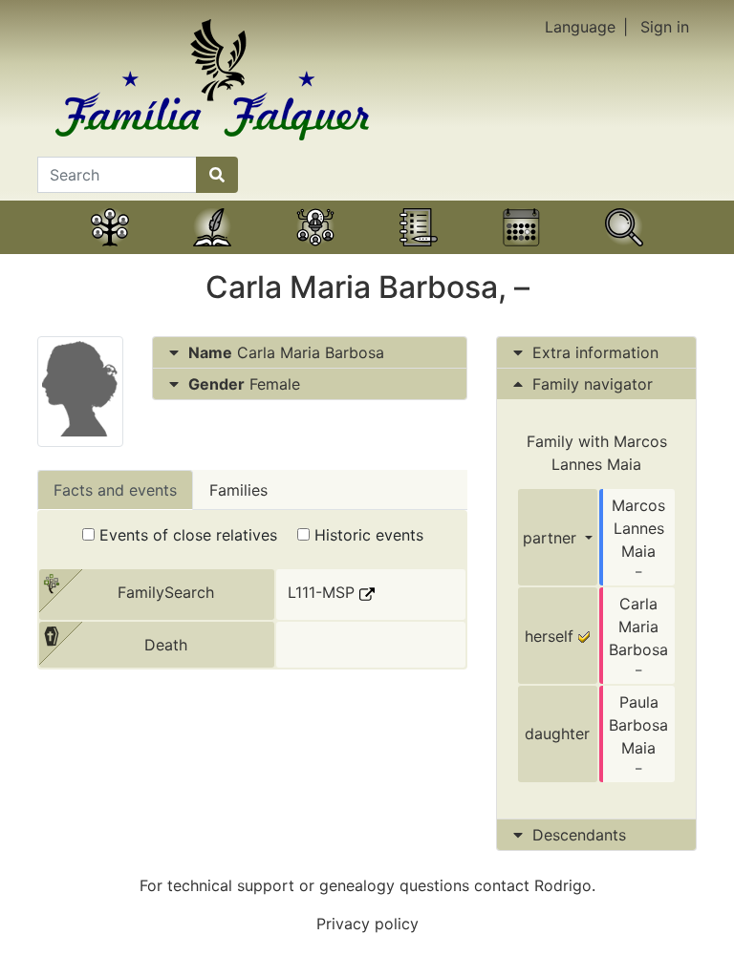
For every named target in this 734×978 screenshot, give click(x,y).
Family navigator (590, 383)
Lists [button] (418, 251)
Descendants (579, 834)
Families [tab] (238, 490)
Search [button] (624, 251)
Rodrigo (563, 885)
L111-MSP (323, 592)
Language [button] (580, 26)
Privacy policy (367, 923)
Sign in (664, 26)
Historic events (366, 534)
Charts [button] (315, 251)
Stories (212, 251)
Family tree (110, 251)
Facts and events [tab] (115, 490)
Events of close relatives (186, 534)
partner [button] (552, 537)
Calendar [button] (522, 251)
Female (244, 383)
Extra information (595, 352)
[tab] (309, 353)
